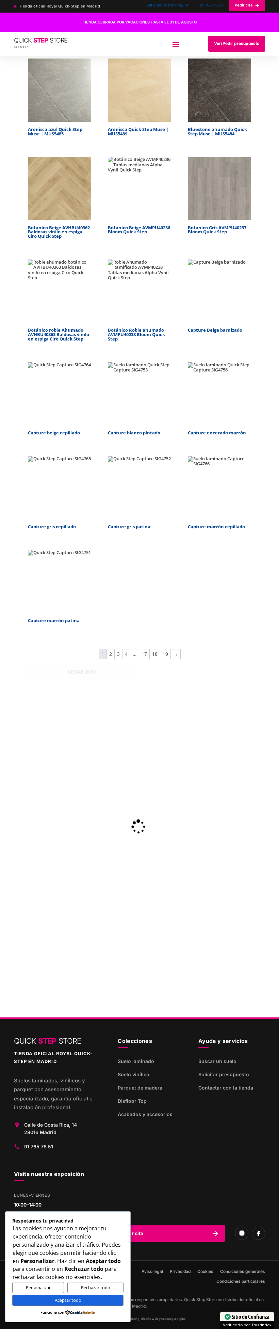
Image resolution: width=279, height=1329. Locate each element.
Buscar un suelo (217, 1061)
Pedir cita (247, 5)
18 (155, 654)
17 (144, 654)
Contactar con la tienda (225, 1088)
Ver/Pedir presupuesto (236, 43)
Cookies (205, 1271)
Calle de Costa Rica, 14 (167, 5)
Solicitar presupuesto (223, 1074)
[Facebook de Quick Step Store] (258, 1233)
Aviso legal (152, 1271)
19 (165, 654)
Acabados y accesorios (145, 1114)
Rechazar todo (95, 1287)
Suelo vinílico (133, 1074)
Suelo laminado (136, 1061)
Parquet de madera (140, 1088)
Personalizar (38, 1287)
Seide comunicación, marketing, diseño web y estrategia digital (139, 1318)
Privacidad (180, 1271)
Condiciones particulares (240, 1281)
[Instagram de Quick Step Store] (241, 1233)
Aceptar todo (68, 1300)
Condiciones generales (242, 1271)
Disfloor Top (132, 1101)
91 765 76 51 (211, 5)
